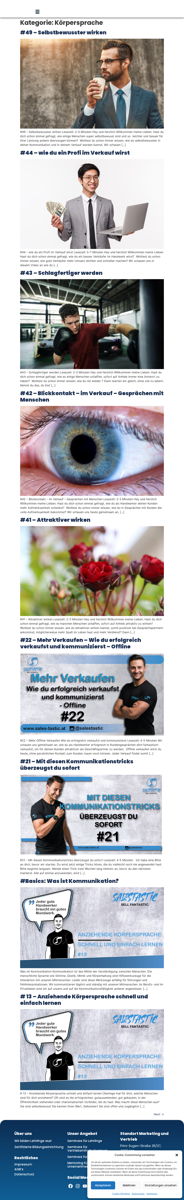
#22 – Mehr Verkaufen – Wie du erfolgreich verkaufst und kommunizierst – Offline (80, 643)
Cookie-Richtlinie (121, 1193)
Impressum (151, 1193)
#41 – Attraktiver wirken (55, 520)
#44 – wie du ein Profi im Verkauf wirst (75, 153)
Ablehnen (129, 1185)
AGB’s (18, 1169)
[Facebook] (70, 1186)
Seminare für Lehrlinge (84, 1141)
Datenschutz (138, 1193)
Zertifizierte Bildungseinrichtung (38, 1147)
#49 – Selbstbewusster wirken (63, 32)
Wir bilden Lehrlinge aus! (33, 1141)
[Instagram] (78, 1186)
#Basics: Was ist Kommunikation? (69, 881)
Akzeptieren (103, 1185)
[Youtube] (85, 1186)
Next (159, 1114)
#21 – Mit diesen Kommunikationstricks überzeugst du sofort (76, 765)
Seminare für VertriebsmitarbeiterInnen (87, 1149)
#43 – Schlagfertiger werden (61, 273)
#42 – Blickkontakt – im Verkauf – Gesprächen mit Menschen (92, 396)
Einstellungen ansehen (161, 1185)
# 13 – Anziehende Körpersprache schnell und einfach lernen (84, 1000)
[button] (177, 1155)
